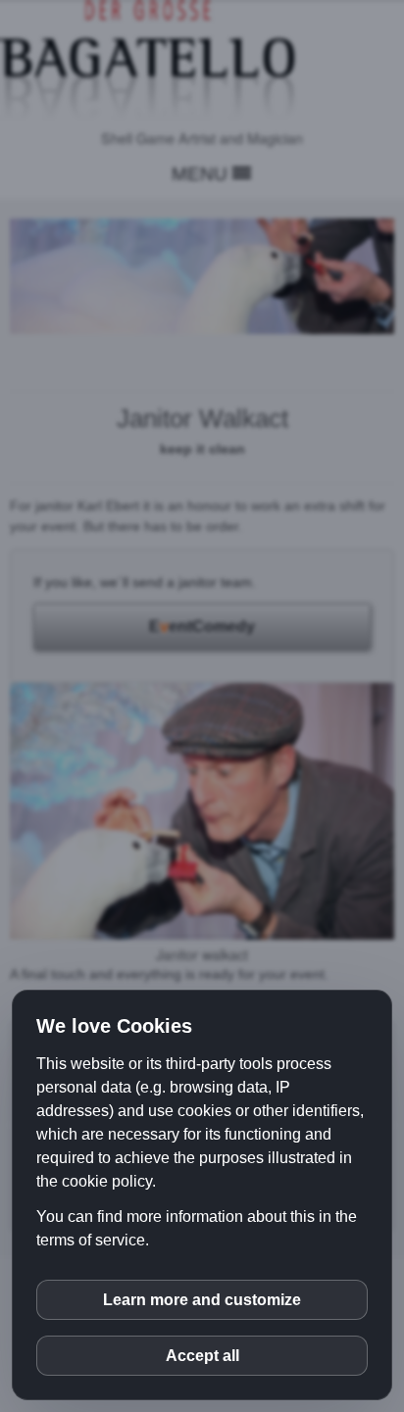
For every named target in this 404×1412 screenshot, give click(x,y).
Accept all (202, 1355)
